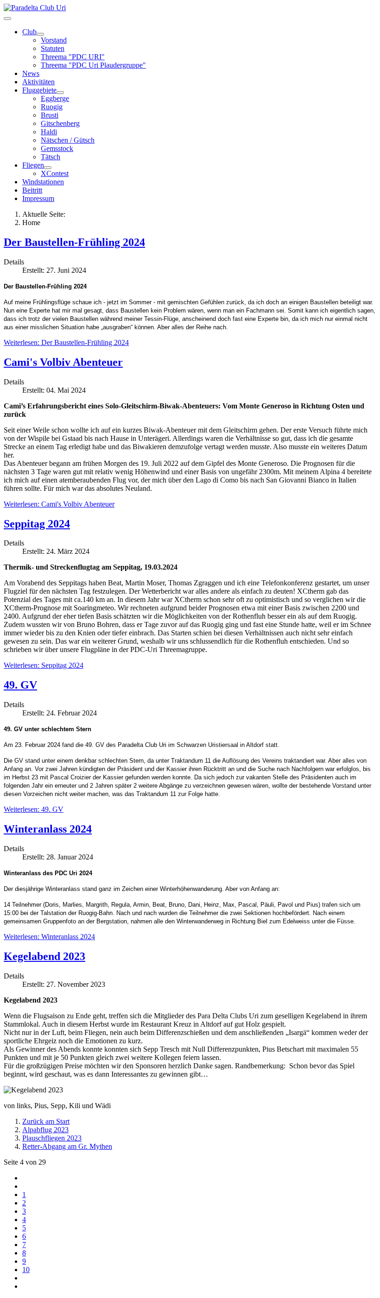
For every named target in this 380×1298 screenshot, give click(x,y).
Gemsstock (57, 148)
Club (29, 32)
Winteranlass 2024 (48, 829)
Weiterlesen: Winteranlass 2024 (49, 937)
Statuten (52, 48)
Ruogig (52, 107)
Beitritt (32, 190)
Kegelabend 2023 (44, 956)
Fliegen (33, 165)
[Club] (40, 34)
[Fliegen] (47, 167)
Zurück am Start (46, 1121)
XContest (55, 173)
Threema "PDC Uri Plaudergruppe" (93, 65)
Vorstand (54, 40)
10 (26, 1269)
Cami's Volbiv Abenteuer (63, 362)
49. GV (20, 685)
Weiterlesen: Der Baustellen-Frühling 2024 (66, 342)
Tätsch (50, 157)
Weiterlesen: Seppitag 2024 (43, 665)
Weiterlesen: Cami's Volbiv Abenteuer (59, 504)
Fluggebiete (39, 90)
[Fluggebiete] (60, 92)
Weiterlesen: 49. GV (33, 809)
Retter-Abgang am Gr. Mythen (67, 1146)
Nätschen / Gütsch (68, 140)
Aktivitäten (38, 82)
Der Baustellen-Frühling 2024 (74, 242)
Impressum (38, 198)
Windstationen (43, 182)
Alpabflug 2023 (45, 1130)
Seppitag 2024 (37, 524)
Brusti (49, 115)
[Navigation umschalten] (7, 18)
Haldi (49, 132)
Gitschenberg (60, 123)
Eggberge (55, 98)
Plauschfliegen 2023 (52, 1138)
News (30, 73)
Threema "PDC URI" (73, 57)
